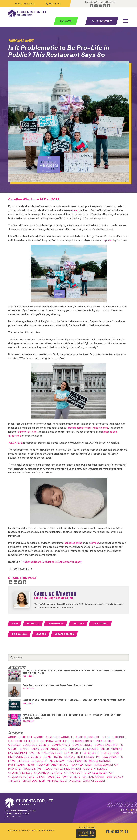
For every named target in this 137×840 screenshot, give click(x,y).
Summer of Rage (27, 431)
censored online (73, 542)
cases (75, 210)
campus (94, 542)
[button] (53, 4)
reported (108, 240)
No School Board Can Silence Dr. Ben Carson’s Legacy (52, 561)
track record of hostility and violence (88, 427)
